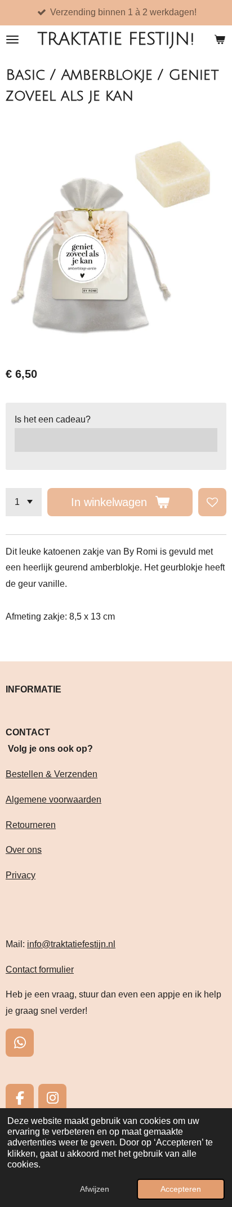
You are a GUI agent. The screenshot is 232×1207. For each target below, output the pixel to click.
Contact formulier (40, 969)
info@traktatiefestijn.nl (71, 944)
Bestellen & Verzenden (51, 774)
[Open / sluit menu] (12, 39)
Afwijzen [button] (94, 1188)
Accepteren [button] (180, 1188)
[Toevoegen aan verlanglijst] (212, 502)
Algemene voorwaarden (53, 799)
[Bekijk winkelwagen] (219, 39)
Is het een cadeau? (53, 419)
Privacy (20, 875)
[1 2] (24, 502)
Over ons (24, 850)
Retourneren (31, 825)
